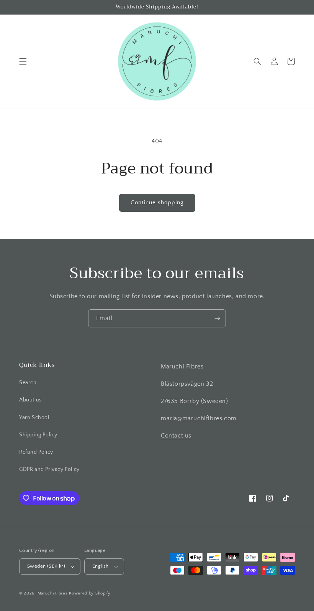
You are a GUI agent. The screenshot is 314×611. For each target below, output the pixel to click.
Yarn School (34, 417)
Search (28, 383)
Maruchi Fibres (53, 593)
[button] (23, 61)
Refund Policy (36, 452)
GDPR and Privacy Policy (49, 469)
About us (30, 400)
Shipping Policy (38, 435)
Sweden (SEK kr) (46, 566)
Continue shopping (157, 202)
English (100, 566)
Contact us (176, 435)
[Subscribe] (217, 318)
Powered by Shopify (90, 593)
